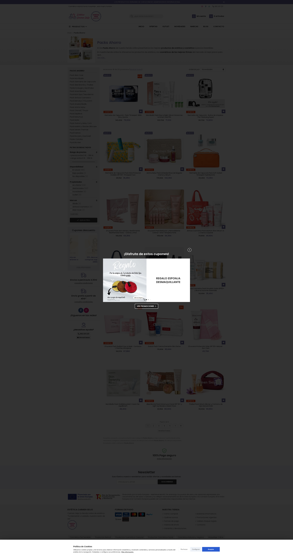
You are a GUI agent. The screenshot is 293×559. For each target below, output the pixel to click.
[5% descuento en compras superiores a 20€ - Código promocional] (124, 280)
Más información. (127, 552)
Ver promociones (145, 306)
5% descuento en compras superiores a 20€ (168, 280)
